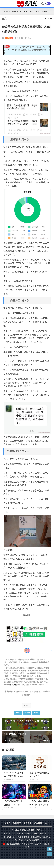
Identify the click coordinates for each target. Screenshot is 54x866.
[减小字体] (46, 18)
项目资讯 (23, 11)
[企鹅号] (50, 849)
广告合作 (6, 823)
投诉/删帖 (27, 615)
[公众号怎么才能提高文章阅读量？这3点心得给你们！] (27, 118)
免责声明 (27, 823)
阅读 (19, 712)
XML (47, 823)
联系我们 (13, 684)
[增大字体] (51, 18)
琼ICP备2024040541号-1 (15, 844)
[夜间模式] (47, 3)
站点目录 (38, 823)
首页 (16, 11)
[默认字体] (48, 18)
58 (7, 38)
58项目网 (30, 830)
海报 (28, 712)
